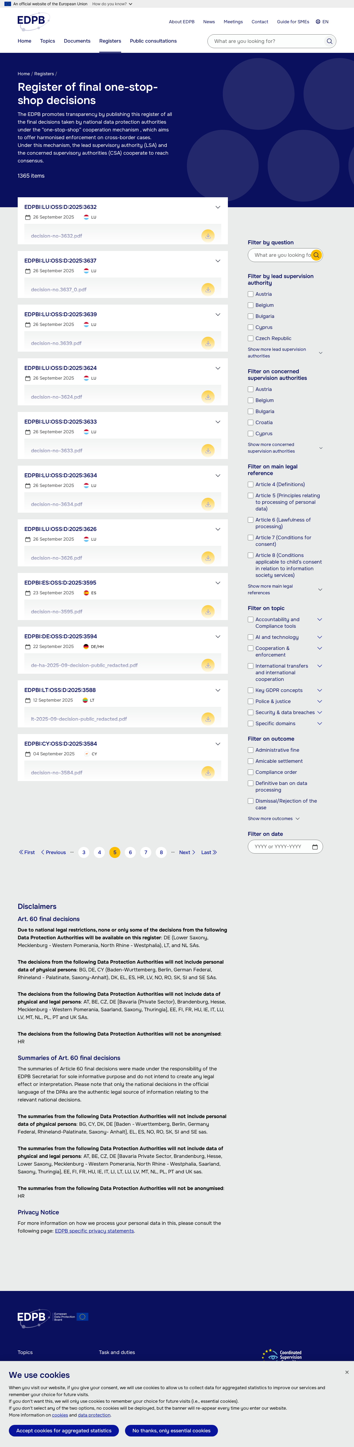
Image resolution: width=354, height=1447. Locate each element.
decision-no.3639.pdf (56, 343)
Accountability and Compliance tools (278, 622)
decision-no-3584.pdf (56, 773)
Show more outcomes (270, 818)
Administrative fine (277, 750)
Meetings (233, 22)
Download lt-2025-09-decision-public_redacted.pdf (208, 719)
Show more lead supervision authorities (277, 352)
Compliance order (276, 772)
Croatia (264, 422)
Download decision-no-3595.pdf (208, 611)
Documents (77, 41)
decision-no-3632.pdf (56, 236)
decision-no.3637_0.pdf (59, 290)
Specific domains (275, 723)
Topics (47, 41)
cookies (60, 1415)
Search (329, 41)
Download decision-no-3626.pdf (208, 558)
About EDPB (181, 22)
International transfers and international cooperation (282, 672)
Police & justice (273, 701)
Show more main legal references (270, 589)
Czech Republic (273, 338)
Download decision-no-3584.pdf (208, 772)
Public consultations (153, 41)
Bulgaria (265, 316)
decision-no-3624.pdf (56, 397)
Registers (110, 41)
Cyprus (264, 327)
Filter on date (265, 834)
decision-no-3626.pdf (56, 558)
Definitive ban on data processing (281, 786)
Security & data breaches (285, 712)
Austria (264, 294)
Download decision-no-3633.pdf (208, 450)
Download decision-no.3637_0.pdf (208, 289)
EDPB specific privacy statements (94, 1231)
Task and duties (117, 1352)
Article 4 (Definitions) (280, 484)
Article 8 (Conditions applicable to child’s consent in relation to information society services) (289, 565)
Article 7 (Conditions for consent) (283, 541)
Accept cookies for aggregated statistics (63, 1431)
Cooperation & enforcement (273, 651)
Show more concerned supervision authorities (271, 448)
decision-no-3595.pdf (56, 612)
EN (325, 22)
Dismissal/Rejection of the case (286, 804)
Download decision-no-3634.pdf (208, 504)
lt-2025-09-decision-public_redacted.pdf (79, 719)
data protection (94, 1415)
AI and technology (277, 637)
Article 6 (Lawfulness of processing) (283, 523)
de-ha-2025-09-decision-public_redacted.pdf (84, 665)
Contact (260, 22)
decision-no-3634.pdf (56, 504)
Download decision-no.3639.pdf (208, 343)
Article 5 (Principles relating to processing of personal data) (288, 502)
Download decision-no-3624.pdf (208, 397)
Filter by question (271, 242)
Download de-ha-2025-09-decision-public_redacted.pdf (208, 665)
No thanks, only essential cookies (171, 1431)
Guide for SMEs (293, 22)
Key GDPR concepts (279, 690)
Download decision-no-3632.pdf (208, 236)
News (209, 22)
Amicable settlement (279, 761)
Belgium (265, 305)
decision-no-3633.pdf (56, 451)
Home (24, 41)
